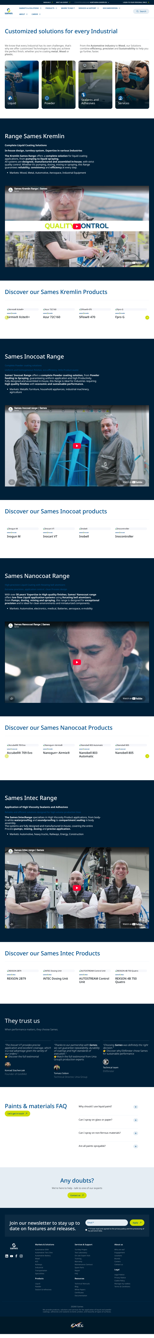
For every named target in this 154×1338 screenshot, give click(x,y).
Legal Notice (119, 1274)
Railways (38, 1264)
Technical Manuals (82, 1283)
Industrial (39, 1267)
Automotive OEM (42, 1249)
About (22, 14)
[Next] (147, 318)
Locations (118, 1255)
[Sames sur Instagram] (21, 1255)
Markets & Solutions (29, 8)
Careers (117, 1261)
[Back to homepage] (9, 11)
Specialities (39, 1273)
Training (78, 1258)
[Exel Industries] (77, 1325)
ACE (36, 1261)
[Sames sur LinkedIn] (7, 1255)
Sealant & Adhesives (43, 1289)
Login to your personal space (135, 2)
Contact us (75, 1195)
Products (49, 8)
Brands (117, 1258)
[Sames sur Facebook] (16, 1255)
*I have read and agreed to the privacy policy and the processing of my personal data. (116, 1230)
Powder (38, 1286)
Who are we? (119, 1249)
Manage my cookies (122, 1283)
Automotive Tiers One (44, 1252)
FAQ (76, 1273)
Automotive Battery (43, 1255)
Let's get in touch (16, 1113)
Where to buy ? (68, 8)
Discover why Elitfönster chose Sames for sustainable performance (125, 1052)
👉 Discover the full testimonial (22, 1056)
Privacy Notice (120, 1277)
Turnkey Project (81, 1249)
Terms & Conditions (122, 1286)
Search (143, 11)
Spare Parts (79, 1267)
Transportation (41, 1270)
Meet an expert (62, 2)
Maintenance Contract (84, 1264)
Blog (76, 1286)
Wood (37, 1258)
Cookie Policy (119, 1280)
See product (13, 322)
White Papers (80, 1289)
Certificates (79, 1292)
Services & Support (87, 8)
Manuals (47, 2)
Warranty (78, 1261)
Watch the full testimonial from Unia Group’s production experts (75, 1058)
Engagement (119, 1252)
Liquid (37, 1283)
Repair (77, 1270)
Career (35, 14)
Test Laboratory (81, 1252)
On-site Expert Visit (82, 1255)
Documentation (110, 8)
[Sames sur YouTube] (11, 1256)
